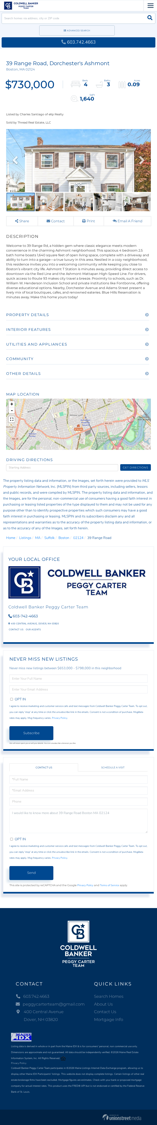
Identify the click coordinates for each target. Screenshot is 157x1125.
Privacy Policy (59, 718)
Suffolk (49, 537)
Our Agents (33, 629)
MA (37, 537)
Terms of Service (109, 885)
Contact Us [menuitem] (105, 1011)
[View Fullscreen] (12, 419)
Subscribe (31, 733)
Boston (63, 537)
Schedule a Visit (112, 767)
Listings (25, 537)
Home (10, 537)
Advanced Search (78, 30)
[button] (150, 18)
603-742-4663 (25, 616)
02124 (78, 537)
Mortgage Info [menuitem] (108, 1019)
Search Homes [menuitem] (108, 996)
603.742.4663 (81, 42)
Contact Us (16, 629)
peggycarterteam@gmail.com (54, 1004)
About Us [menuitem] (103, 1004)
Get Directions (135, 467)
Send (31, 873)
